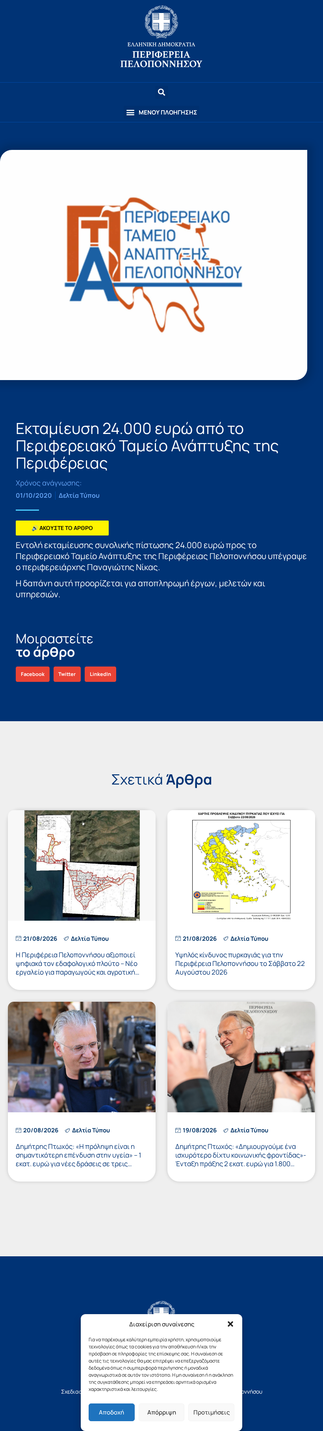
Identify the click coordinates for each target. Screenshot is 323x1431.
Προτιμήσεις (211, 1412)
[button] (230, 1324)
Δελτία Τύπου (79, 495)
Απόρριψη (161, 1412)
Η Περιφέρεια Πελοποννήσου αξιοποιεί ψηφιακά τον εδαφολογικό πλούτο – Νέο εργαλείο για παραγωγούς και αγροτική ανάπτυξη (76, 967)
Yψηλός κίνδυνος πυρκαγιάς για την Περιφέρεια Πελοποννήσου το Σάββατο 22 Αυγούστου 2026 (240, 963)
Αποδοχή (111, 1412)
